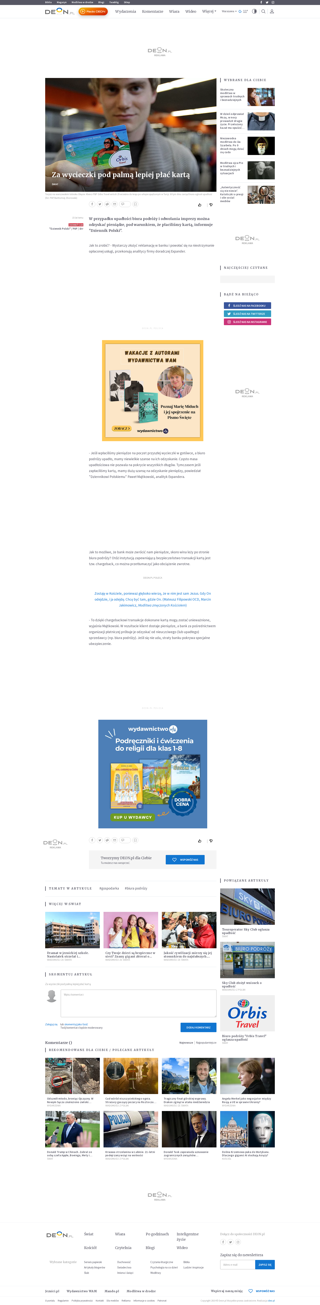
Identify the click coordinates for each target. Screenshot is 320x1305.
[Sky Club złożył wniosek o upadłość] (247, 960)
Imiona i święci (125, 1273)
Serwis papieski (93, 1262)
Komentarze (152, 11)
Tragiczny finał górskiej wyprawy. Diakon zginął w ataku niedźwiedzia (187, 1100)
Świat (55, 184)
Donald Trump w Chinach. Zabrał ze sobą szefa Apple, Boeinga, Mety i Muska (69, 1155)
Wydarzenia (125, 11)
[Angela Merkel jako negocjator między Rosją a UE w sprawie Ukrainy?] (247, 1076)
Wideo (190, 11)
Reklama (126, 1300)
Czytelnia (123, 1248)
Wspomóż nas (189, 859)
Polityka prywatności (82, 1300)
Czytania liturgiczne (161, 1262)
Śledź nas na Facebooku (249, 305)
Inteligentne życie (188, 1237)
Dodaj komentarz (198, 1027)
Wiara (174, 11)
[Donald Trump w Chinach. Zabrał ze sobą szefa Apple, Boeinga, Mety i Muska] (72, 1129)
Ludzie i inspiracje (193, 1267)
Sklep (127, 2)
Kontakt (100, 1300)
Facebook (261, 2)
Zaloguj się (51, 1024)
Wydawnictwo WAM (82, 1291)
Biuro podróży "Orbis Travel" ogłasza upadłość (244, 1037)
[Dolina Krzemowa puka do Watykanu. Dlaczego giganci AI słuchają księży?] (247, 1129)
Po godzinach (157, 1234)
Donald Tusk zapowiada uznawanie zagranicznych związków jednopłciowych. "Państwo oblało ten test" (188, 1157)
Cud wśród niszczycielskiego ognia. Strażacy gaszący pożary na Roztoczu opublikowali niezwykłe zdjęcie (129, 1102)
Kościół (226, 1158)
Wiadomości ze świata (59, 959)
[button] (254, 11)
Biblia (48, 2)
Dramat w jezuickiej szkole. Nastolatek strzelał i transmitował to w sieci (68, 956)
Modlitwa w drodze (82, 2)
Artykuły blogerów (94, 1267)
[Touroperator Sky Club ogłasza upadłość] (247, 906)
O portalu (50, 1300)
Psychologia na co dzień (164, 1267)
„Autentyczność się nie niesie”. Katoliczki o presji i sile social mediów (232, 194)
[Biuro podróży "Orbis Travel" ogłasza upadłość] (247, 1013)
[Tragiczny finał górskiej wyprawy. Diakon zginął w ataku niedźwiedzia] (189, 1076)
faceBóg (114, 2)
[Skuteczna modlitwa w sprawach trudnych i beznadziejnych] (261, 97)
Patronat (162, 1300)
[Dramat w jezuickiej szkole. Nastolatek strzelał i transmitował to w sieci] (72, 930)
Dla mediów (113, 1300)
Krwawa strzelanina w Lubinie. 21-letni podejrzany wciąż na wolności (130, 1153)
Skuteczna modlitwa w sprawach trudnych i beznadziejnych (232, 95)
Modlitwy (155, 1273)
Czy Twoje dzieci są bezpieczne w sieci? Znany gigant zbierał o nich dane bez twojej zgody (130, 956)
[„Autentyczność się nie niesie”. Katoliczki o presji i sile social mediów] (261, 195)
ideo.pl (271, 1300)
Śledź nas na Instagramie (250, 322)
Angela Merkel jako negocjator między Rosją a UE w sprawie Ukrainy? (246, 1100)
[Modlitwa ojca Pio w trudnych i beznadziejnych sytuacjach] (261, 170)
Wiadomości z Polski (233, 989)
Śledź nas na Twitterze (249, 314)
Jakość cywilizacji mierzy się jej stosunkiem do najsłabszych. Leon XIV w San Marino (188, 956)
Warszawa (228, 11)
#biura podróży (136, 888)
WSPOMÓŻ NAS (265, 1291)
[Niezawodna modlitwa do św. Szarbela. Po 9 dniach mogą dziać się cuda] (261, 146)
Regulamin (63, 1300)
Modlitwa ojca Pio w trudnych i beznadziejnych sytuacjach (231, 168)
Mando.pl (111, 1291)
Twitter (267, 2)
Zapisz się (265, 1264)
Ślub (86, 1273)
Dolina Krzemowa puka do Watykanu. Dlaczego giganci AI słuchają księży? (245, 1153)
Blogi (101, 2)
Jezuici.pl (52, 1291)
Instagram (273, 2)
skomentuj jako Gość (76, 1024)
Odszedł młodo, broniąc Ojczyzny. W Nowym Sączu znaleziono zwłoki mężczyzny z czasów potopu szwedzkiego (70, 1104)
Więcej (208, 11)
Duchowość (124, 1262)
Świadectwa (124, 1267)
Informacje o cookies (144, 1300)
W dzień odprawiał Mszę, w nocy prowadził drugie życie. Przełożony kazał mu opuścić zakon (232, 122)
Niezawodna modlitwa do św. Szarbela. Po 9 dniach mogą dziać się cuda (232, 145)
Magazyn (61, 2)
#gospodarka (109, 888)
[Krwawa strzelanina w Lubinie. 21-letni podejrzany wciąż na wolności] (131, 1129)
